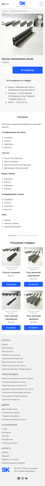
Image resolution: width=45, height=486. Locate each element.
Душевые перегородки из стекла (17, 389)
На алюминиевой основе (14, 382)
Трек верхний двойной (33, 317)
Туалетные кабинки (11, 399)
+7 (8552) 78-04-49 (16, 99)
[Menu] (3, 4)
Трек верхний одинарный (33, 274)
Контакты (6, 432)
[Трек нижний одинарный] (11, 300)
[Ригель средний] (11, 256)
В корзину (27, 70)
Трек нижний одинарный (11, 317)
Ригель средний (11, 272)
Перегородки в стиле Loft (14, 385)
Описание (22, 117)
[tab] (22, 117)
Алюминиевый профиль (18, 11)
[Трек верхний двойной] (33, 300)
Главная (5, 11)
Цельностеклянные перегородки (17, 378)
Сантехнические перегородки (16, 392)
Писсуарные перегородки (14, 396)
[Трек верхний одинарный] (33, 256)
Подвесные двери (11, 416)
